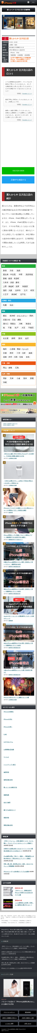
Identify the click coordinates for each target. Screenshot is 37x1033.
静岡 (13, 338)
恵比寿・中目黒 (9, 275)
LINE (5, 734)
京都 (5, 353)
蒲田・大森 (7, 290)
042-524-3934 (18, 171)
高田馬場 (29, 275)
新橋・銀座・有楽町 (11, 278)
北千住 (23, 294)
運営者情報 (28, 1012)
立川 (25, 290)
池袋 (18, 271)
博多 (5, 378)
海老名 (28, 324)
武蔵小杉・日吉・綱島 (12, 320)
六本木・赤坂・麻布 (11, 282)
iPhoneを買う (8, 727)
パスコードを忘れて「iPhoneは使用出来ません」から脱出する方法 (18, 1003)
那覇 (32, 378)
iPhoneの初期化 (9, 711)
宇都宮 (31, 328)
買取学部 (6, 817)
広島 (17, 368)
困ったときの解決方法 (10, 787)
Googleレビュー (27, 93)
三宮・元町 (21, 353)
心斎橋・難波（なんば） (20, 349)
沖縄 (5, 382)
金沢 (27, 338)
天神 (11, 378)
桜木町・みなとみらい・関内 (21, 316)
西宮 (11, 353)
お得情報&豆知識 (13, 458)
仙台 (11, 305)
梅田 (5, 349)
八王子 (5, 294)
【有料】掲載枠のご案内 (8, 425)
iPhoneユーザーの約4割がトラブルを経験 (16, 871)
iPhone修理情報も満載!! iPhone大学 (15, 1029)
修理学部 (11, 512)
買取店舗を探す (8, 825)
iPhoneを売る (8, 719)
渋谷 (11, 271)
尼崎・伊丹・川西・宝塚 (13, 357)
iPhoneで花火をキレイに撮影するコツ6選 (16, 697)
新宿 (5, 271)
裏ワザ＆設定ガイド (18, 539)
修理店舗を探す (17, 566)
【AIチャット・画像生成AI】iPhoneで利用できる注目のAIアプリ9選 (24, 893)
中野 (20, 275)
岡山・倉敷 (7, 368)
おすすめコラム (8, 742)
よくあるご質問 (9, 1023)
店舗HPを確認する (18, 180)
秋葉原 (25, 286)
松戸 (16, 328)
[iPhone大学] (8, 2)
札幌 (5, 305)
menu (33, 2)
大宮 (23, 328)
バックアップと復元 (10, 764)
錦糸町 (14, 294)
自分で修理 (7, 802)
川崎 (20, 324)
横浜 (5, 316)
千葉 (10, 328)
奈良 (28, 357)
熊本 (25, 378)
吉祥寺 (18, 290)
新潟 (20, 338)
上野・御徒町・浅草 (11, 286)
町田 (32, 290)
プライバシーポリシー (9, 1012)
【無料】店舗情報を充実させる (10, 423)
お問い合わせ (27, 1023)
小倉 (18, 378)
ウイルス (6, 757)
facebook (28, 2)
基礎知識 (11, 539)
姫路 (30, 353)
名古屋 (5, 338)
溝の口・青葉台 (9, 324)
